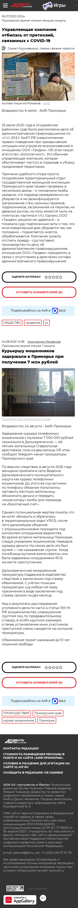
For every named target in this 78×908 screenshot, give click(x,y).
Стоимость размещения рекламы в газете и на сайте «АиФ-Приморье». (33, 756)
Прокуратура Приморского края (26, 419)
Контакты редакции (21, 748)
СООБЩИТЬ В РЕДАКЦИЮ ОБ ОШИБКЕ (33, 772)
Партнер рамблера (37, 888)
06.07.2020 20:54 (13, 16)
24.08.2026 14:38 (13, 341)
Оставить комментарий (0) (39, 292)
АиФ (46, 103)
